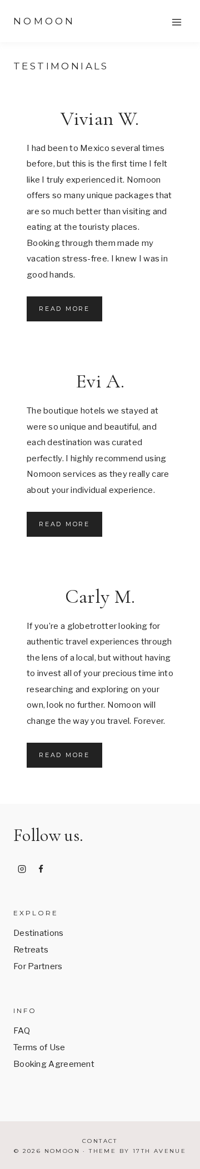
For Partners (38, 966)
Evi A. (100, 381)
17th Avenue (159, 1151)
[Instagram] (21, 868)
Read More (70, 312)
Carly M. (100, 596)
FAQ (21, 1031)
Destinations (38, 933)
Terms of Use (39, 1047)
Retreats (30, 950)
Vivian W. (100, 118)
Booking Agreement (53, 1064)
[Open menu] (176, 22)
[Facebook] (41, 868)
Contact (100, 1141)
